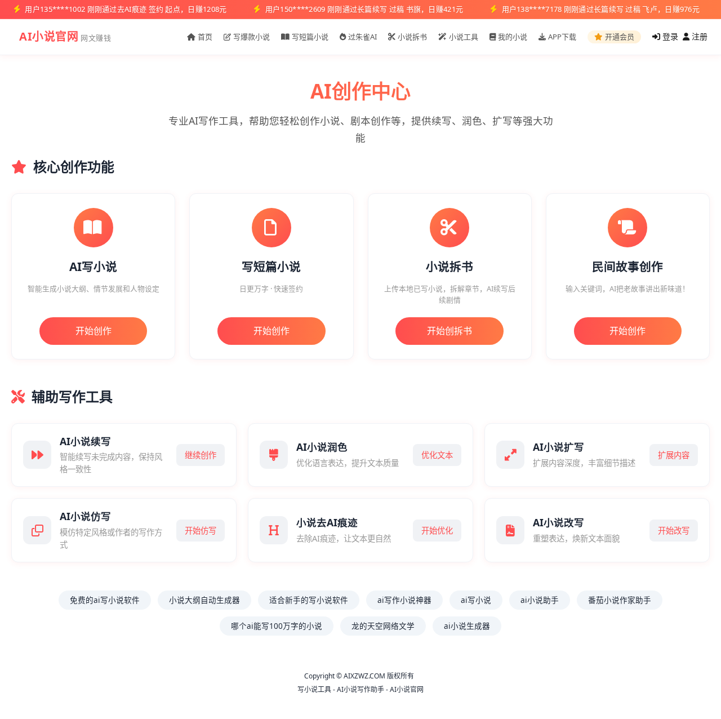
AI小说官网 (48, 36)
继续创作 (200, 455)
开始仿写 (200, 530)
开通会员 (619, 37)
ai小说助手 (539, 599)
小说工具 (463, 37)
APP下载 (562, 37)
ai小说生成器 (467, 625)
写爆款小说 (251, 37)
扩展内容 (673, 455)
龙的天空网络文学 (383, 625)
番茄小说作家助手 (619, 599)
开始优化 (437, 530)
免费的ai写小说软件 (105, 599)
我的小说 (512, 37)
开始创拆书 (449, 331)
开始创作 (93, 331)
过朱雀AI (362, 37)
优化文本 (437, 455)
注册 (698, 36)
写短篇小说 (310, 37)
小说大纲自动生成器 (204, 599)
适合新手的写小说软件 (308, 599)
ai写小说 (476, 599)
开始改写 (673, 530)
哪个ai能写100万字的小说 (276, 625)
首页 (205, 37)
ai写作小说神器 (404, 599)
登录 (669, 36)
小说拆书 (412, 37)
